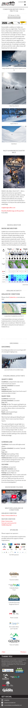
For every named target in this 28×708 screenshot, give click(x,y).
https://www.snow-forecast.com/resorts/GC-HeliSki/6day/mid (9, 523)
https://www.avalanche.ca (9, 515)
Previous (4, 339)
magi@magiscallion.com (8, 207)
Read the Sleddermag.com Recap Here (12, 211)
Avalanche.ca (13, 297)
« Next (3, 652)
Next (23, 339)
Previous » (24, 652)
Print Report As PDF (14, 17)
